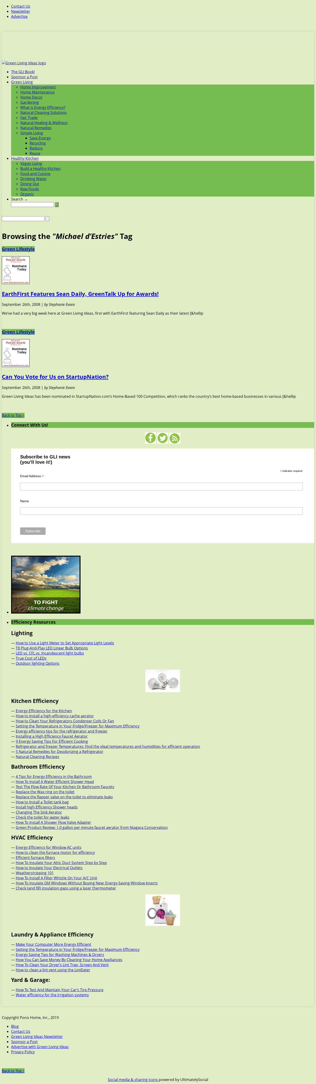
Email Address (32, 476)
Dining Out (29, 183)
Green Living (22, 82)
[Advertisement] (158, 49)
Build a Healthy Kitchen (40, 168)
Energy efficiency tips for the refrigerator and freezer (62, 731)
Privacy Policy (23, 1051)
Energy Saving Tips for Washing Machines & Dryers (60, 954)
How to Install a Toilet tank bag (42, 802)
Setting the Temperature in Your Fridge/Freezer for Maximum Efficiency (77, 726)
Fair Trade (29, 117)
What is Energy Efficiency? (42, 107)
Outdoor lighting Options (37, 663)
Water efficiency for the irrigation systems (52, 994)
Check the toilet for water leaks (42, 817)
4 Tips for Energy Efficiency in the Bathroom (54, 776)
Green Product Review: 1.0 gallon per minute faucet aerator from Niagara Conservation (92, 827)
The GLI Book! (23, 71)
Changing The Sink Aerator (39, 812)
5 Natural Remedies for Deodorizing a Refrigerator (59, 751)
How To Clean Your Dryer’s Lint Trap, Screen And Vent (62, 964)
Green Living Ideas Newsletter (37, 1036)
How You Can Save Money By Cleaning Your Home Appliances (69, 959)
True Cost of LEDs (31, 658)
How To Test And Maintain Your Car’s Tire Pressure (59, 989)
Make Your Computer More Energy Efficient (53, 944)
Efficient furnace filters (35, 857)
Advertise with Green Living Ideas (40, 1046)
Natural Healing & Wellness (44, 122)
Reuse (35, 153)
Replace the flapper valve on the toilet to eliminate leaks (64, 796)
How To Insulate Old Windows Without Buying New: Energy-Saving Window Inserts (87, 883)
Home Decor (31, 97)
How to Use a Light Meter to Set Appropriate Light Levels (65, 642)
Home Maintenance (37, 92)
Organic (27, 194)
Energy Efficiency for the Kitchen (44, 710)
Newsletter (20, 11)
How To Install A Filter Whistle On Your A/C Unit (56, 877)
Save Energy (40, 138)
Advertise (19, 16)
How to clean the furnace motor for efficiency (55, 852)
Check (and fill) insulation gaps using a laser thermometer (66, 888)
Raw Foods (29, 188)
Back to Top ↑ (13, 415)
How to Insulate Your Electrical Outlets (49, 867)
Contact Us (20, 6)
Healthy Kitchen (25, 158)
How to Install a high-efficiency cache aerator (55, 715)
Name (24, 501)
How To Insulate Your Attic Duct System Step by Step (61, 862)
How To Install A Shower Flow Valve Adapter (53, 822)
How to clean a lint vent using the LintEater (53, 969)
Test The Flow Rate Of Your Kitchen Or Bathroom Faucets (65, 786)
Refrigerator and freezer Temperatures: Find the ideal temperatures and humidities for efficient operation (108, 746)
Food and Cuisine (35, 173)
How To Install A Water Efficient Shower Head (55, 781)
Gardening (29, 102)
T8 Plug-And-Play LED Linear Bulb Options (52, 648)
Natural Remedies (36, 127)
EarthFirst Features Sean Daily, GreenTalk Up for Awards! (80, 294)
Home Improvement (38, 87)
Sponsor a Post (24, 76)
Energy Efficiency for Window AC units (48, 847)
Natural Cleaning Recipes (37, 756)
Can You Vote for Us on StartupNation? (55, 376)
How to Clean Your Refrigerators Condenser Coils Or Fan (65, 721)
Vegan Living (31, 163)
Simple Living (31, 132)
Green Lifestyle (18, 249)
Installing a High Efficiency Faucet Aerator (52, 736)
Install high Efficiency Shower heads (47, 807)
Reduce (36, 148)
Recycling (38, 143)
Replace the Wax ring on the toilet (45, 791)
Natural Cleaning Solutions (43, 112)
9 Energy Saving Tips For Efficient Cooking (52, 741)
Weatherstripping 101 (35, 872)
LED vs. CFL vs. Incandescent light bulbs (50, 653)
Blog (15, 1026)
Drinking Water (33, 178)
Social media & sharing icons (133, 1079)
